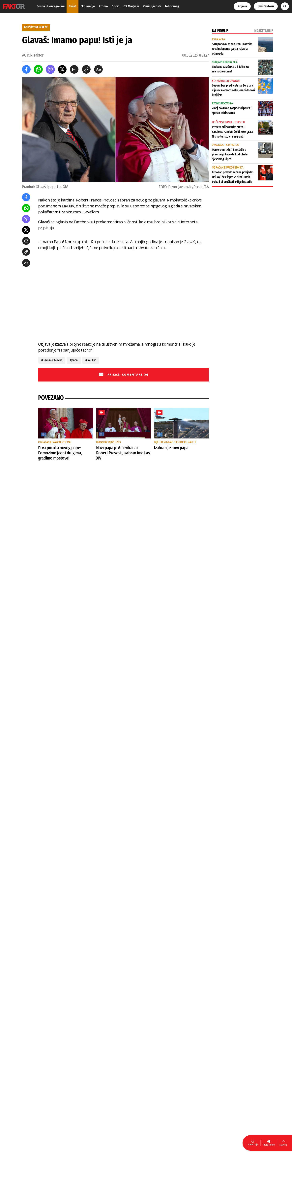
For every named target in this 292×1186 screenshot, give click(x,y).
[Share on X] (62, 69)
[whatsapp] (38, 69)
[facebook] (26, 69)
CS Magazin (131, 6)
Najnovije (253, 1144)
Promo (103, 6)
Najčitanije (269, 1144)
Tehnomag (172, 6)
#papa (74, 360)
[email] (74, 69)
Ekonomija (87, 6)
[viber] (50, 69)
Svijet (72, 6)
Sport (116, 6)
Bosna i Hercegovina (51, 6)
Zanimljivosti (152, 6)
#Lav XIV (90, 360)
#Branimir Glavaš (51, 360)
